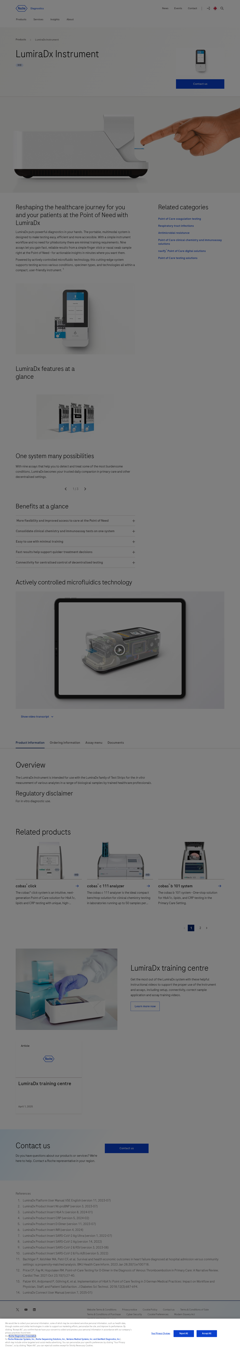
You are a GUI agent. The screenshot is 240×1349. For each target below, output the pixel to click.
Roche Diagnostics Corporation (22, 1336)
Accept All (206, 1333)
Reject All (183, 1333)
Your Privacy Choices (160, 1333)
